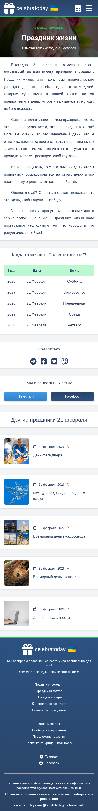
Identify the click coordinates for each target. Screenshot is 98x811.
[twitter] (54, 361)
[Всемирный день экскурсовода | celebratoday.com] (16, 532)
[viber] (64, 361)
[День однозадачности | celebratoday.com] (16, 613)
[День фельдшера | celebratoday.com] (16, 451)
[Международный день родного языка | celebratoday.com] (16, 492)
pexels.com (49, 799)
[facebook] (43, 361)
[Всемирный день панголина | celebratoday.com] (16, 573)
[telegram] (33, 361)
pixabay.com (80, 794)
